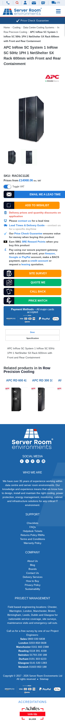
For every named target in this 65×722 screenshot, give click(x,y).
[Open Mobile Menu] (58, 11)
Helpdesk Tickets (32, 531)
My (25, 2)
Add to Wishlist (37, 205)
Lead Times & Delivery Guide (27, 225)
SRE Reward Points (34, 241)
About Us (32, 561)
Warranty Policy (32, 543)
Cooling (16, 27)
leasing (25, 264)
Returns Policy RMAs (33, 535)
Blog (32, 565)
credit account (39, 260)
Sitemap (44, 679)
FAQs (32, 527)
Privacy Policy (32, 584)
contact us (24, 220)
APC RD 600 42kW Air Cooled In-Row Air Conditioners (17, 380)
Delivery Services (32, 576)
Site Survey (38, 273)
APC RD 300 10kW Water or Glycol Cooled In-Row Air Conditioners (43, 380)
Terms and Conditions (32, 539)
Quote (38, 282)
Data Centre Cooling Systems (38, 27)
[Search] (17, 3)
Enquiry (43, 3)
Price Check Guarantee (28, 233)
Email (34, 2)
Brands (33, 569)
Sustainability (32, 588)
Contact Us (32, 573)
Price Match (38, 300)
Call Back (38, 291)
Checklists (32, 523)
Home (7, 27)
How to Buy (32, 580)
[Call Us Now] (8, 3)
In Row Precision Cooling (27, 370)
